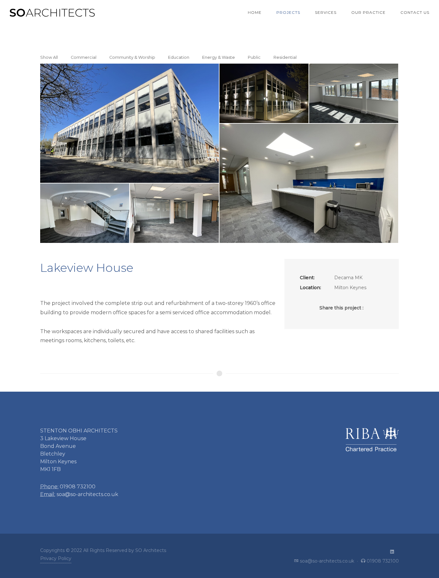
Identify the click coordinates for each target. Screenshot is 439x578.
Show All (49, 57)
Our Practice (368, 12)
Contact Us (414, 12)
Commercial (83, 57)
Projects (288, 12)
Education (178, 57)
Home (255, 12)
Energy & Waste (218, 57)
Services (325, 12)
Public (254, 57)
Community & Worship (132, 57)
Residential (285, 57)
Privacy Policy (55, 558)
